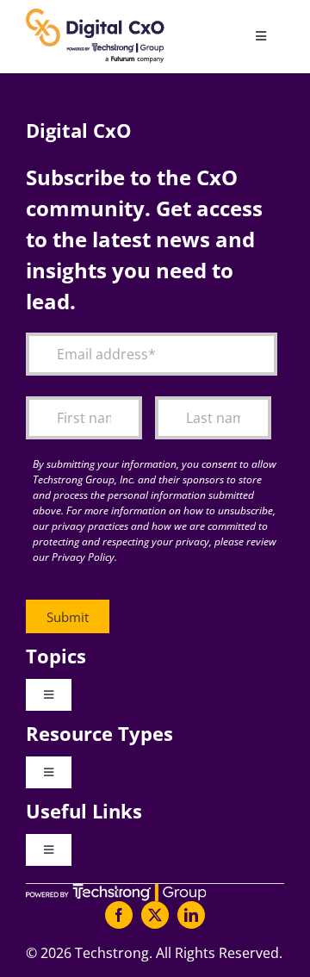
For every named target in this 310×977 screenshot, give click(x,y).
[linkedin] (191, 915)
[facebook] (119, 915)
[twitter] (155, 915)
